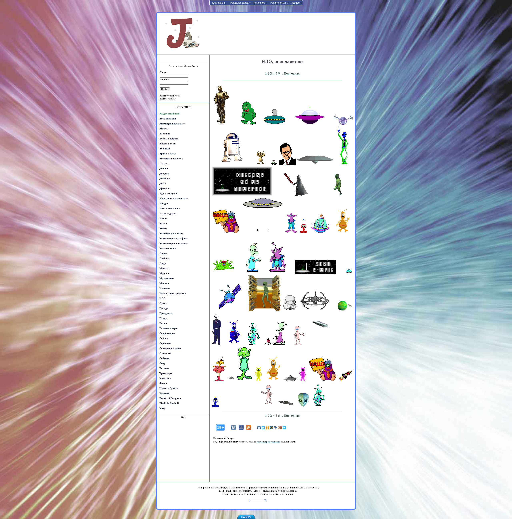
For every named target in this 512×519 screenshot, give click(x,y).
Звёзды (163, 203)
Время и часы (167, 153)
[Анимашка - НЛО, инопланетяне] (222, 123)
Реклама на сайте (271, 490)
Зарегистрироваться (170, 95)
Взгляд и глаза (167, 143)
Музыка (164, 273)
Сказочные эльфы (170, 348)
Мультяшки (166, 278)
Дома (162, 183)
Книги (163, 228)
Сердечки (165, 343)
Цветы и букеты (168, 388)
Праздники (165, 313)
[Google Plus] (280, 427)
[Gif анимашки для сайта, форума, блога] (183, 34)
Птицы (163, 318)
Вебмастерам (289, 490)
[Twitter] (263, 427)
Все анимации (167, 118)
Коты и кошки (167, 248)
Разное (163, 323)
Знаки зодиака (167, 213)
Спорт (163, 363)
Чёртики (164, 393)
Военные (164, 148)
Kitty (162, 408)
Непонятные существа (172, 293)
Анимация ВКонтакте (172, 123)
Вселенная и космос (171, 158)
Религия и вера (168, 328)
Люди (162, 263)
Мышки (164, 283)
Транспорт (165, 373)
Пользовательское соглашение (276, 493)
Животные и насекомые (173, 198)
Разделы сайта (239, 2)
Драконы (164, 188)
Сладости (165, 353)
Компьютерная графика (173, 238)
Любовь (164, 258)
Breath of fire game (170, 398)
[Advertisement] (282, 34)
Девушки (164, 173)
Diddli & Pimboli (169, 403)
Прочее (295, 2)
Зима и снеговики (169, 208)
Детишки (164, 178)
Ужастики (165, 378)
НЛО (162, 298)
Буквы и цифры (168, 138)
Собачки (164, 358)
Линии (163, 253)
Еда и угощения (168, 193)
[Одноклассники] (267, 427)
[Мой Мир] (272, 427)
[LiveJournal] (276, 427)
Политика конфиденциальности (240, 493)
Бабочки (164, 133)
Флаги (163, 383)
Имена (163, 218)
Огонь (163, 303)
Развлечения (278, 2)
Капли (163, 223)
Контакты (246, 490)
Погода (163, 308)
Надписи (164, 288)
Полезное (259, 2)
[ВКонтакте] (259, 427)
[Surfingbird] (284, 427)
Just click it (218, 2)
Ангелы (163, 128)
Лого (257, 490)
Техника (164, 368)
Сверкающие (167, 333)
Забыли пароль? (168, 98)
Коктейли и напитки (171, 233)
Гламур (163, 163)
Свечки (163, 338)
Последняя (292, 73)
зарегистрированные (268, 441)
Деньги (163, 168)
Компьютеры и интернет (173, 243)
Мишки (163, 268)
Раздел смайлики (169, 113)
